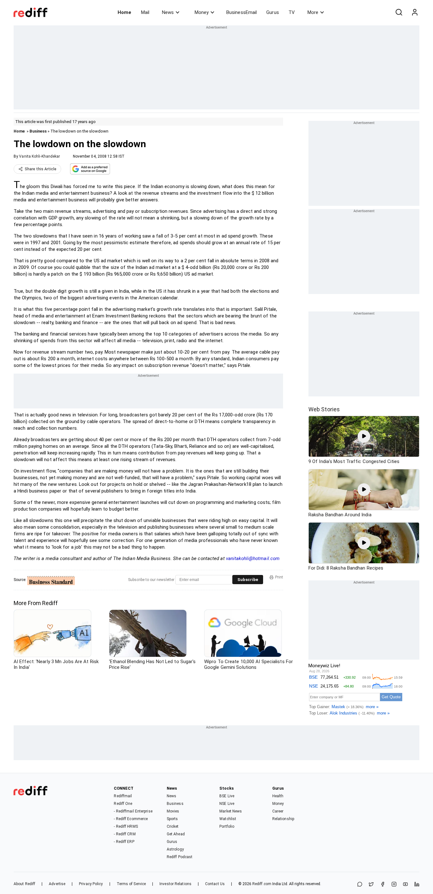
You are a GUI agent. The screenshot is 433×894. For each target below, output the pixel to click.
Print (279, 577)
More (312, 12)
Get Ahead (176, 834)
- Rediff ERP (124, 841)
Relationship (283, 819)
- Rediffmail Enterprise (133, 811)
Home (124, 12)
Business (38, 131)
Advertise (57, 884)
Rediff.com (261, 884)
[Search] (399, 12)
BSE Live (226, 796)
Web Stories (324, 409)
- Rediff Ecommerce (131, 819)
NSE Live (226, 803)
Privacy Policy (91, 884)
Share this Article (40, 169)
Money (202, 12)
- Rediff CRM (124, 834)
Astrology (175, 849)
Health (278, 796)
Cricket (173, 826)
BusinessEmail (241, 12)
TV (291, 12)
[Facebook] (382, 885)
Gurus (272, 12)
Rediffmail (123, 796)
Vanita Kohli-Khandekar (39, 156)
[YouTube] (405, 885)
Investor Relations (175, 884)
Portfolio (226, 826)
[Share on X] (371, 885)
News (168, 12)
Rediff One (123, 803)
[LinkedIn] (416, 885)
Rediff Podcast (179, 857)
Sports (172, 819)
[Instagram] (394, 885)
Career (278, 811)
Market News (230, 811)
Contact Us (215, 884)
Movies (173, 811)
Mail (145, 12)
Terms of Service (131, 884)
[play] (364, 436)
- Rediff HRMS (126, 826)
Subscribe (247, 579)
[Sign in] (414, 12)
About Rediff (24, 884)
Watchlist (227, 819)
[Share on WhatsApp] (359, 885)
